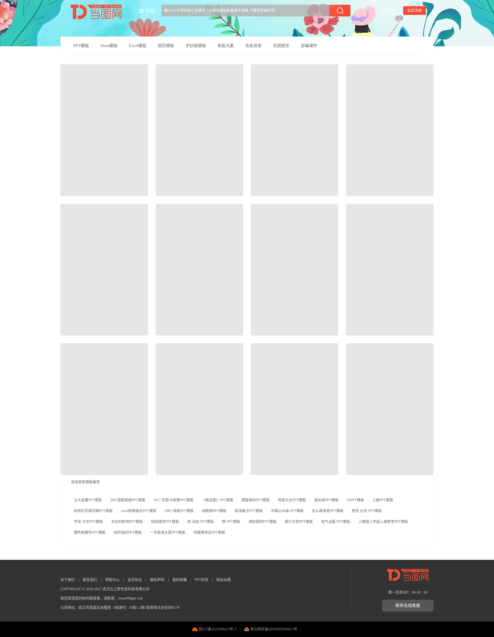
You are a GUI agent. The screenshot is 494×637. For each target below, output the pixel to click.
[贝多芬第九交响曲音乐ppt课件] (199, 409)
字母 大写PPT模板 (88, 522)
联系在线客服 (407, 605)
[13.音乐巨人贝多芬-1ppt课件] (294, 409)
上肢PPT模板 (382, 500)
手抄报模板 (196, 45)
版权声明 (157, 580)
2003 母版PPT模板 (179, 511)
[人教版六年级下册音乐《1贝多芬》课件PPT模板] (199, 269)
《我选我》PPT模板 (217, 500)
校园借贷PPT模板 (165, 522)
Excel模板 (137, 45)
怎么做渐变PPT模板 (327, 511)
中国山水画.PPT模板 (287, 511)
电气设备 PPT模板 (335, 522)
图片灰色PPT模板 (299, 522)
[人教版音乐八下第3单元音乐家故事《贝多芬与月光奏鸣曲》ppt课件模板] (390, 269)
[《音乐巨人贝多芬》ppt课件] (104, 409)
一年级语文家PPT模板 (167, 532)
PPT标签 (201, 580)
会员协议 (135, 580)
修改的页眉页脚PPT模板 (93, 511)
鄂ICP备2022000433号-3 (217, 629)
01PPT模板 (355, 500)
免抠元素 (225, 45)
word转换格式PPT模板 (138, 511)
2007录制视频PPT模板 (127, 500)
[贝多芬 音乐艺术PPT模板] (104, 130)
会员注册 (414, 10)
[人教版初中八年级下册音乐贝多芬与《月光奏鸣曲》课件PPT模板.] (199, 130)
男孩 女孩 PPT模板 (367, 511)
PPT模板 (81, 45)
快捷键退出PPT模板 (209, 532)
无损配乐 (281, 45)
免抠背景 (253, 45)
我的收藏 (179, 580)
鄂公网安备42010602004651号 (273, 629)
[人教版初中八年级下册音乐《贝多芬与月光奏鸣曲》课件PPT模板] (294, 130)
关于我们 (67, 580)
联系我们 (90, 580)
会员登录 (389, 11)
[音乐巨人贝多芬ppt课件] (390, 409)
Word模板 (109, 45)
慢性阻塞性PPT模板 (89, 532)
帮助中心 (112, 580)
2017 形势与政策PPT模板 (173, 500)
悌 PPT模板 (231, 522)
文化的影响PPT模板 (127, 522)
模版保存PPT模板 (256, 500)
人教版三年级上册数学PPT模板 (383, 522)
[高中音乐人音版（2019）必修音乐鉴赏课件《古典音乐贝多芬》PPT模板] (390, 130)
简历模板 (166, 45)
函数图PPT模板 (214, 511)
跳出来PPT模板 (326, 500)
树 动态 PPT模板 (200, 522)
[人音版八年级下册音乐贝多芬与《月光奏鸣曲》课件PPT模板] (294, 269)
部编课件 (309, 45)
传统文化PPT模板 (292, 500)
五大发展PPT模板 (88, 500)
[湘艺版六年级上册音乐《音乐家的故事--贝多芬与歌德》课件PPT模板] (104, 269)
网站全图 (223, 580)
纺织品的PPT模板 (128, 532)
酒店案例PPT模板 (263, 522)
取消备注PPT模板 (249, 511)
